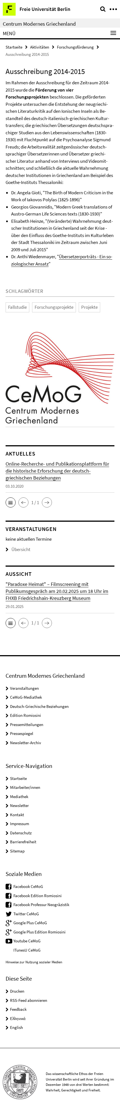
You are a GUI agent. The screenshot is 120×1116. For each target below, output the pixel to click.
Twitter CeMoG (26, 913)
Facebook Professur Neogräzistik (41, 904)
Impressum (19, 823)
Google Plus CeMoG (30, 922)
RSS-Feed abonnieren (28, 1000)
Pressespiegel (21, 733)
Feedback (18, 1009)
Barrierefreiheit (23, 841)
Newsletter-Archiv (25, 742)
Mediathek (19, 796)
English (16, 1027)
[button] (11, 502)
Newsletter (19, 805)
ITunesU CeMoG (26, 950)
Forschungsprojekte (54, 307)
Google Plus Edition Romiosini (39, 932)
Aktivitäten (39, 47)
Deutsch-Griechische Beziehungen (39, 706)
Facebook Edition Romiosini (37, 895)
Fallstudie (17, 307)
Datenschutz (21, 832)
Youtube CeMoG (26, 940)
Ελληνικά (17, 1018)
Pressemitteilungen (26, 724)
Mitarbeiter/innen (25, 787)
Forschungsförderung (75, 47)
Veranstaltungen (24, 688)
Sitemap (17, 851)
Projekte (89, 307)
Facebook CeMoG (28, 886)
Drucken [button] (17, 991)
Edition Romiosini (25, 715)
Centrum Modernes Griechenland (39, 23)
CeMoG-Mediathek (26, 697)
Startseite (14, 47)
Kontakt (17, 814)
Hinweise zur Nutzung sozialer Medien (34, 962)
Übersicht (20, 549)
